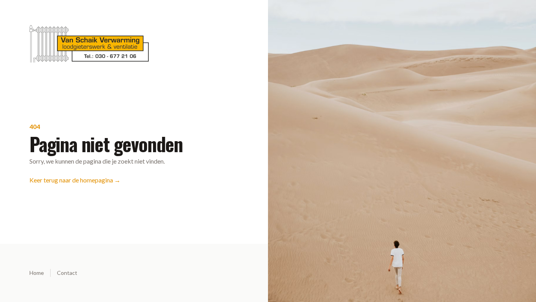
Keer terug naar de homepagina (74, 180)
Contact (67, 272)
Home (36, 272)
